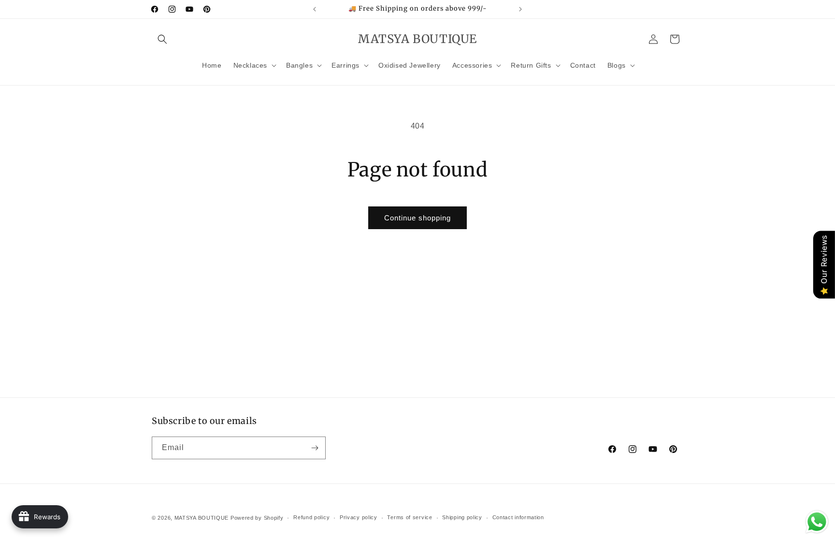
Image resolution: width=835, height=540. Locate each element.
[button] (162, 39)
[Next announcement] (520, 9)
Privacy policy (358, 517)
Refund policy (311, 517)
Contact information (518, 517)
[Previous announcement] (314, 9)
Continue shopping (417, 218)
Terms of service (409, 517)
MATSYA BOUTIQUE (202, 518)
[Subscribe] (314, 448)
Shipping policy (462, 517)
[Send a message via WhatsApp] (817, 522)
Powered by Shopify (257, 518)
